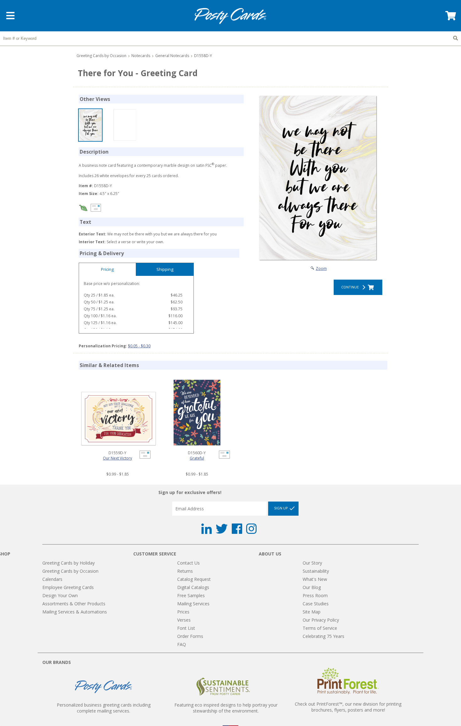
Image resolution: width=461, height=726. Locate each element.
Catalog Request (194, 579)
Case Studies (316, 604)
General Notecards (172, 55)
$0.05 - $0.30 (139, 346)
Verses (184, 620)
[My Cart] (450, 17)
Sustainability (316, 571)
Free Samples (191, 595)
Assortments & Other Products (73, 604)
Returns (185, 571)
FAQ (181, 644)
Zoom (321, 268)
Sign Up (281, 508)
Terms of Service (320, 628)
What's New (315, 579)
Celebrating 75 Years (323, 636)
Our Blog (312, 587)
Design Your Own (60, 595)
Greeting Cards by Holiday (68, 563)
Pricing (107, 269)
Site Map (312, 612)
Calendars (52, 579)
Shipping (164, 269)
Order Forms (190, 636)
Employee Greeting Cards (68, 587)
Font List (186, 628)
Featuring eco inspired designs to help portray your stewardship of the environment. (226, 708)
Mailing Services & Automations (74, 612)
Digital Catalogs (193, 587)
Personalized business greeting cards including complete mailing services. (104, 708)
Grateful (197, 458)
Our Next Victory (117, 458)
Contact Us (188, 563)
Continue (351, 287)
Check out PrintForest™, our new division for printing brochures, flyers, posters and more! (348, 707)
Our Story (312, 563)
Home (230, 16)
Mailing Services (193, 604)
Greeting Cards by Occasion (101, 55)
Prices (183, 612)
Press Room (315, 595)
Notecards (140, 55)
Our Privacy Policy (321, 620)
